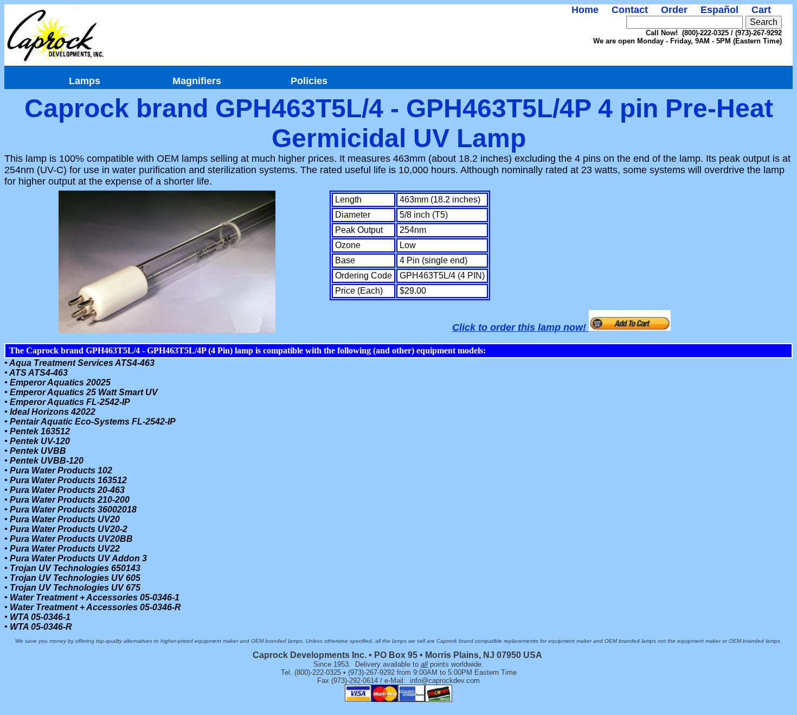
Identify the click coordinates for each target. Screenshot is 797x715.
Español (719, 9)
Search (763, 22)
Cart (761, 9)
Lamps (84, 80)
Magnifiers (196, 80)
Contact (630, 9)
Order (674, 9)
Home (585, 9)
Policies (309, 80)
